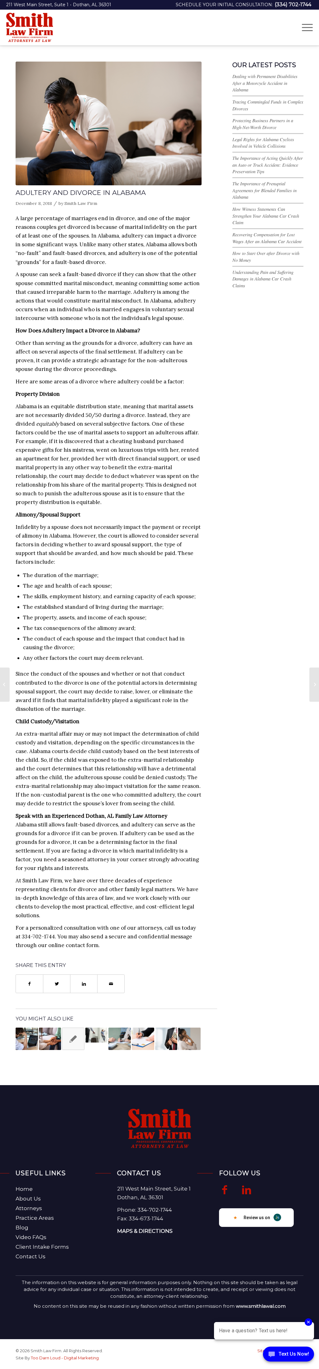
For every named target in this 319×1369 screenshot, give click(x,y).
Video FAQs (31, 1237)
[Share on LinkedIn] (83, 984)
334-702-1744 (154, 1210)
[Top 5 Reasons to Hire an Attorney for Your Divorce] (96, 1035)
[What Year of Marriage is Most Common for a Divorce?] (119, 1039)
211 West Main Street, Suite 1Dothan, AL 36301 (58, 4)
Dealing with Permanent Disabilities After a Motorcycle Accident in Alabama (265, 83)
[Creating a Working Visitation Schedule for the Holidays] (314, 685)
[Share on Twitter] (56, 984)
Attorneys (29, 1208)
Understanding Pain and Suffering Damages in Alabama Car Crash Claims (262, 279)
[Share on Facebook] (29, 984)
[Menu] (305, 27)
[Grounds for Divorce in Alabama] (109, 123)
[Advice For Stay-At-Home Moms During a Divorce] (189, 1039)
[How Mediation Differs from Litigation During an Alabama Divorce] (73, 1039)
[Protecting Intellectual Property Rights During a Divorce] (143, 1039)
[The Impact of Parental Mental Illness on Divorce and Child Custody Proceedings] (50, 1039)
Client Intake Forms (42, 1247)
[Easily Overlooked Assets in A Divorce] (166, 1039)
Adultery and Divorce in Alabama (81, 193)
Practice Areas (35, 1218)
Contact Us (30, 1256)
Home (24, 1189)
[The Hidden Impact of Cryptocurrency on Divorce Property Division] (27, 1039)
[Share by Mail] (111, 984)
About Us (28, 1199)
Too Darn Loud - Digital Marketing (65, 1357)
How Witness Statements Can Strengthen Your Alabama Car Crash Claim (265, 215)
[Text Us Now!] (288, 1356)
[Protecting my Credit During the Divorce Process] (5, 685)
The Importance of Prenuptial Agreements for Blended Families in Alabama (264, 190)
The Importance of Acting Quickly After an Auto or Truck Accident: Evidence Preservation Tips (267, 164)
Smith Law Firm (80, 203)
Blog (22, 1227)
